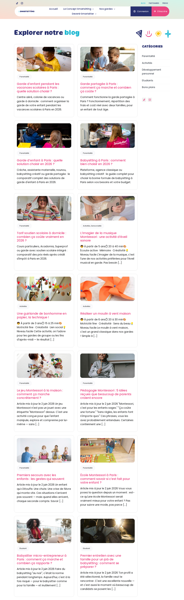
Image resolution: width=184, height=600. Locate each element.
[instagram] (22, 3)
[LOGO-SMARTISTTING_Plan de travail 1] (26, 11)
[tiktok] (17, 3)
